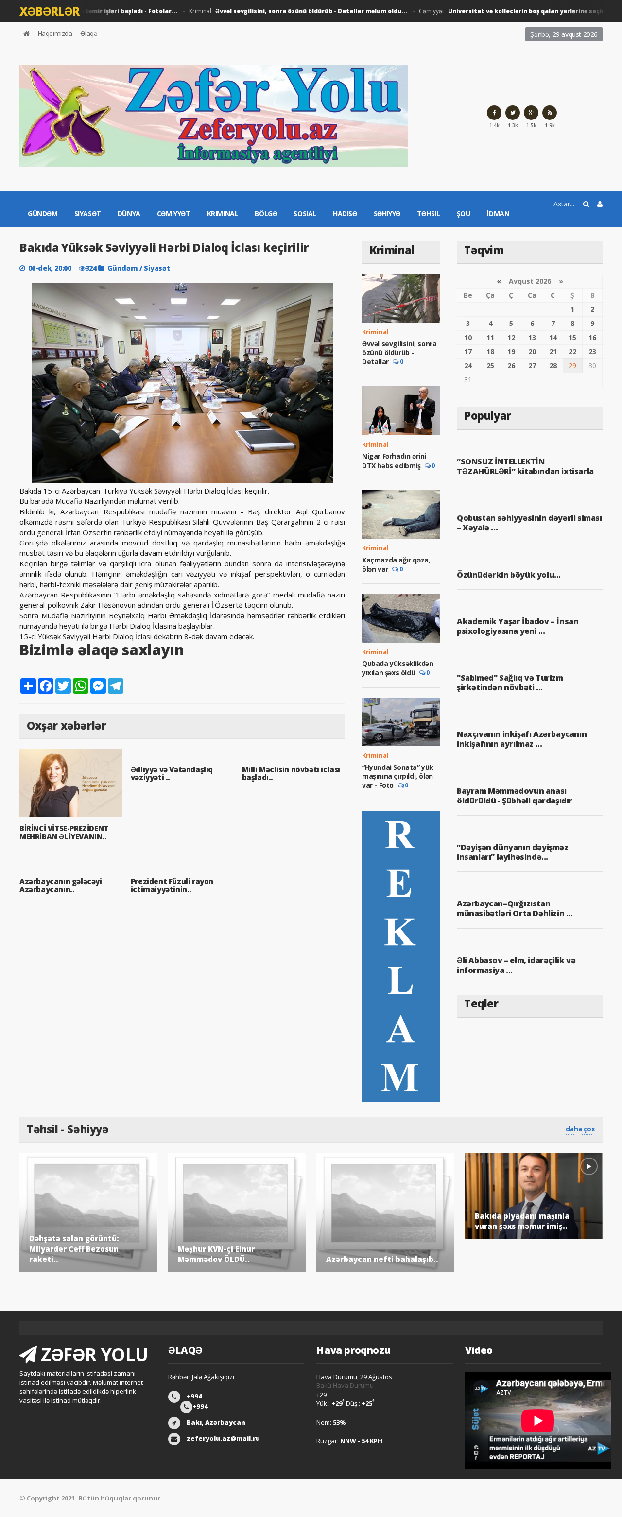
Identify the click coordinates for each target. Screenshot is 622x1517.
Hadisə (345, 213)
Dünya (129, 213)
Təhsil (428, 213)
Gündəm (43, 213)
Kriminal (283, 11)
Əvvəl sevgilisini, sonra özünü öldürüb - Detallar (399, 352)
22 (572, 351)
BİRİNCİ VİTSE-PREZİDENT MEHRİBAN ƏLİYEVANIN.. (63, 832)
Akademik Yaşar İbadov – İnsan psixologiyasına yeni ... (517, 626)
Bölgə (266, 213)
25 (490, 365)
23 (592, 351)
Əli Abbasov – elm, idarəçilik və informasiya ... (516, 965)
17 (468, 351)
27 (532, 365)
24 (468, 365)
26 (511, 365)
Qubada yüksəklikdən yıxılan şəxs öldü (397, 668)
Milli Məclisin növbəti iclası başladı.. (291, 774)
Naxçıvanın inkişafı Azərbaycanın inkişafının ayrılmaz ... (522, 739)
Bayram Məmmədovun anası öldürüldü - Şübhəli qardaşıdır (514, 795)
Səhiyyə (387, 213)
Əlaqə (89, 33)
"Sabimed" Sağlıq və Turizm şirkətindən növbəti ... (510, 682)
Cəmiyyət (173, 213)
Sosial (305, 213)
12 (511, 337)
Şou (463, 213)
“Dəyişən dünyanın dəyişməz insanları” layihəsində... (513, 852)
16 (592, 337)
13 (532, 337)
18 (490, 351)
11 (490, 337)
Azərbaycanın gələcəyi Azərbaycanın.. (60, 885)
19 (511, 351)
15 (572, 337)
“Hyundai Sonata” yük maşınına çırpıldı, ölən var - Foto (397, 776)
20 (532, 351)
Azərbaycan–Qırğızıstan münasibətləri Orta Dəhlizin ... (515, 908)
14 (553, 337)
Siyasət (87, 213)
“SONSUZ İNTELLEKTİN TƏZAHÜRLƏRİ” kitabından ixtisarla (525, 466)
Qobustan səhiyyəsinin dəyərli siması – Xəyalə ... (529, 522)
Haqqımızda (54, 33)
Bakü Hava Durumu (345, 1385)
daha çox (580, 1129)
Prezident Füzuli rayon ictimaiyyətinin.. (172, 885)
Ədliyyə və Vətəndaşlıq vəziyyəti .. (172, 774)
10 (468, 337)
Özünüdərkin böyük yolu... (509, 574)
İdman (497, 213)
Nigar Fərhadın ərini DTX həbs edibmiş (394, 460)
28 (553, 365)
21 (553, 351)
